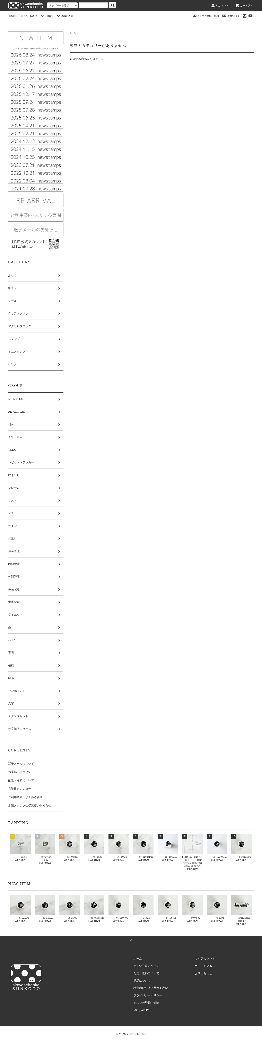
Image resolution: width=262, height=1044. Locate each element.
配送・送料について (21, 780)
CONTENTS (67, 16)
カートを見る (203, 966)
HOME (13, 16)
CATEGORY (30, 16)
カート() (246, 5)
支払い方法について (146, 966)
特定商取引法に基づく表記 (150, 988)
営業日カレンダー (19, 789)
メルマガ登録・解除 (208, 16)
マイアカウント (205, 958)
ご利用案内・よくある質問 (25, 797)
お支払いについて (19, 772)
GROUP (49, 16)
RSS (136, 1010)
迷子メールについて (21, 763)
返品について (142, 980)
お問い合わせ (203, 973)
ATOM (145, 1010)
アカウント (222, 5)
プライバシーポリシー (147, 995)
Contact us (233, 16)
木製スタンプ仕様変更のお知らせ (29, 805)
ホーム (73, 33)
